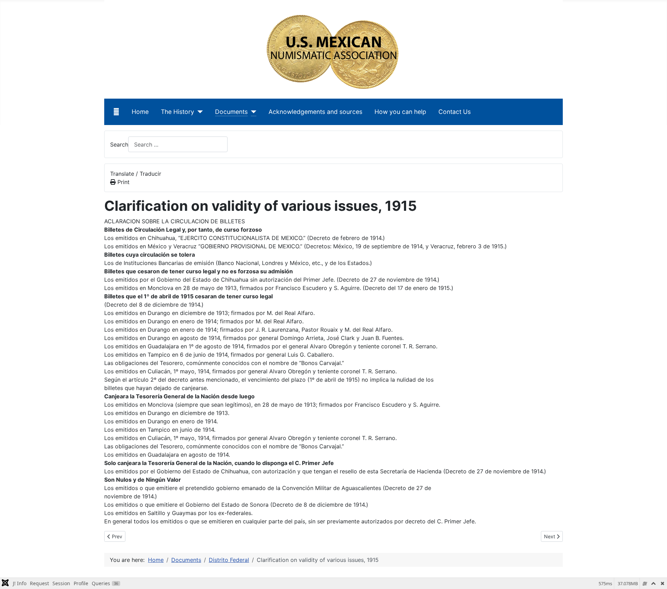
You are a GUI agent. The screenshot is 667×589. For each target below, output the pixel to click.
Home (140, 111)
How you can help (400, 111)
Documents (231, 111)
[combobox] (178, 144)
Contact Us (454, 111)
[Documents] (252, 111)
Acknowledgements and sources (315, 111)
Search (119, 144)
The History (177, 111)
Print (123, 182)
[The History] (198, 111)
